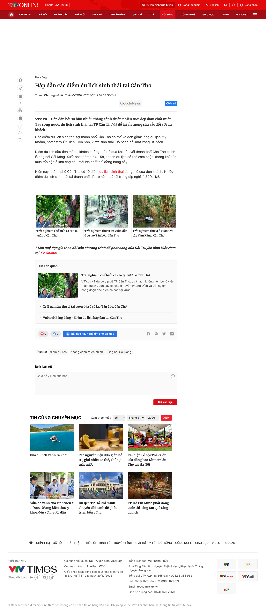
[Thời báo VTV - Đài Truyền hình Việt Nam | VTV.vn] (23, 5)
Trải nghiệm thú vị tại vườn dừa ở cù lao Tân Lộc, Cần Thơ (106, 233)
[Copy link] (20, 88)
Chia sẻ (171, 103)
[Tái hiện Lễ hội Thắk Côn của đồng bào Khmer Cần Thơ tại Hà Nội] (150, 437)
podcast (242, 14)
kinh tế (97, 14)
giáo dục (208, 14)
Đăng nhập (251, 5)
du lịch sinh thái (111, 172)
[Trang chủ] (11, 15)
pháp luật (60, 14)
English (214, 5)
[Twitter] (164, 334)
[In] (20, 110)
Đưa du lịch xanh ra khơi (49, 455)
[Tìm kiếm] (235, 5)
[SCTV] (226, 588)
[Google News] (130, 104)
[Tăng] (20, 127)
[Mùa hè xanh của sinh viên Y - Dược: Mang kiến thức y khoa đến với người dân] (52, 485)
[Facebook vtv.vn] (227, 5)
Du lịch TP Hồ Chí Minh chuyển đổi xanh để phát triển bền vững (98, 507)
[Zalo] (156, 334)
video (225, 14)
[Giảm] (20, 138)
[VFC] (226, 564)
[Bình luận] (20, 97)
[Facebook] (20, 80)
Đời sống (41, 77)
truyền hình (117, 14)
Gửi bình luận (165, 402)
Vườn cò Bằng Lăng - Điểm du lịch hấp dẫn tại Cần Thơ (82, 318)
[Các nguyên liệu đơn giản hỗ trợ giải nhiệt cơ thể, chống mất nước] (101, 437)
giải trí (137, 14)
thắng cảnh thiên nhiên (87, 352)
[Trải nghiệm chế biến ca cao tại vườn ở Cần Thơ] (58, 285)
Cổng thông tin (191, 5)
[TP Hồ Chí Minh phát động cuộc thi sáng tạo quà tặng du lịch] (150, 485)
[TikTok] (52, 577)
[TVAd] (248, 564)
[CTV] (226, 576)
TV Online (48, 253)
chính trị (25, 14)
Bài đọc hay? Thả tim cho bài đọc (92, 333)
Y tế (151, 14)
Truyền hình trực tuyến (159, 5)
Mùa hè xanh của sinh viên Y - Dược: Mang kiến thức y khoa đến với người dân (52, 507)
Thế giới (80, 14)
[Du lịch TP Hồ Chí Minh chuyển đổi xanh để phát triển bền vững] (101, 485)
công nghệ (188, 14)
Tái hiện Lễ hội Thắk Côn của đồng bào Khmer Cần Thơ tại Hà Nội (147, 460)
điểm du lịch (58, 352)
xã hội (43, 14)
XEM (166, 417)
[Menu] (255, 14)
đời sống (168, 14)
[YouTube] (45, 577)
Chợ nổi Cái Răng (119, 352)
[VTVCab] (248, 576)
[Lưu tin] (20, 118)
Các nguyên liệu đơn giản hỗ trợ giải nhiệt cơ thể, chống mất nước (100, 460)
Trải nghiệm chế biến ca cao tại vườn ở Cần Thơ (57, 233)
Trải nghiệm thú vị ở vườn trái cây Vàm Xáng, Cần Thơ (153, 233)
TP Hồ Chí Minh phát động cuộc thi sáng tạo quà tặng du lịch (148, 507)
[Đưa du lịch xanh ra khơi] (52, 437)
